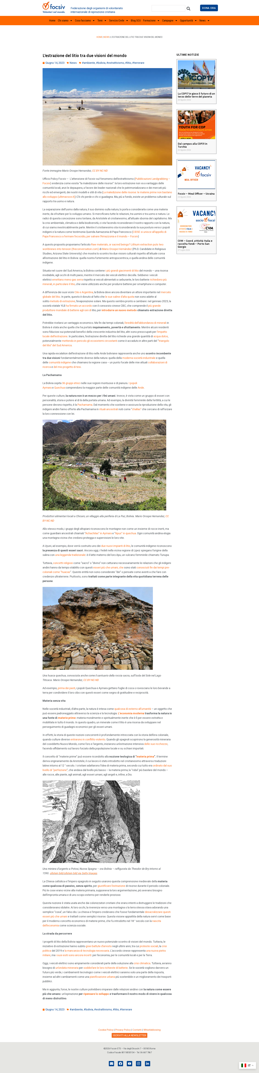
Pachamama (84, 404)
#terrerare (138, 62)
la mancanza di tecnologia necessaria (87, 950)
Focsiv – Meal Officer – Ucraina (196, 193)
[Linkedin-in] (147, 1063)
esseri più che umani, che (108, 567)
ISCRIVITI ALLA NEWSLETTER (129, 1035)
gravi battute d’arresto (99, 946)
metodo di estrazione (62, 301)
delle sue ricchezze (156, 743)
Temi (100, 20)
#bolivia (100, 62)
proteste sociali (149, 946)
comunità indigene (60, 362)
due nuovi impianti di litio (115, 545)
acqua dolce (160, 336)
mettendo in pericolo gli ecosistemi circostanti (89, 340)
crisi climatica (142, 963)
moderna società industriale (138, 357)
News (106, 37)
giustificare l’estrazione (111, 885)
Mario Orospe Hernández (117, 249)
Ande (141, 387)
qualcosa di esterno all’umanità (132, 708)
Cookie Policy (105, 1029)
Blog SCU (136, 20)
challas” (136, 409)
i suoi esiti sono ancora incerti (73, 955)
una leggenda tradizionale (70, 554)
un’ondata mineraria (66, 967)
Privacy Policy (123, 1029)
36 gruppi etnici (71, 383)
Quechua (59, 387)
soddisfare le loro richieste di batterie (105, 967)
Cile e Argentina (83, 292)
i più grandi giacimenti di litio (122, 270)
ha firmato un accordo (79, 305)
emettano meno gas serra (67, 279)
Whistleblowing (152, 1029)
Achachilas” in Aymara (98, 533)
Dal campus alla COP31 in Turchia (192, 145)
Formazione (149, 20)
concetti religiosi (63, 563)
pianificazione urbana (102, 976)
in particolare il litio (64, 284)
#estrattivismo (115, 62)
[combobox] (168, 8)
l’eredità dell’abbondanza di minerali (145, 322)
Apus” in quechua (125, 533)
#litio (128, 62)
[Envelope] (111, 1063)
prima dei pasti (66, 688)
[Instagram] (138, 1063)
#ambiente (88, 62)
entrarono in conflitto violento (87, 739)
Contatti (137, 1029)
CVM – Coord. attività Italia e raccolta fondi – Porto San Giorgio (195, 243)
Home (52, 20)
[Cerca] (188, 9)
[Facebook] (120, 1063)
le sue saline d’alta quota (119, 296)
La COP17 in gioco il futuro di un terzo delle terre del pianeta (196, 95)
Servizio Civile (116, 20)
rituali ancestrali (108, 409)
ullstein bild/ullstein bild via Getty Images (73, 873)
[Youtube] (129, 1063)
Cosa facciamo (83, 20)
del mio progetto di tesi (67, 366)
